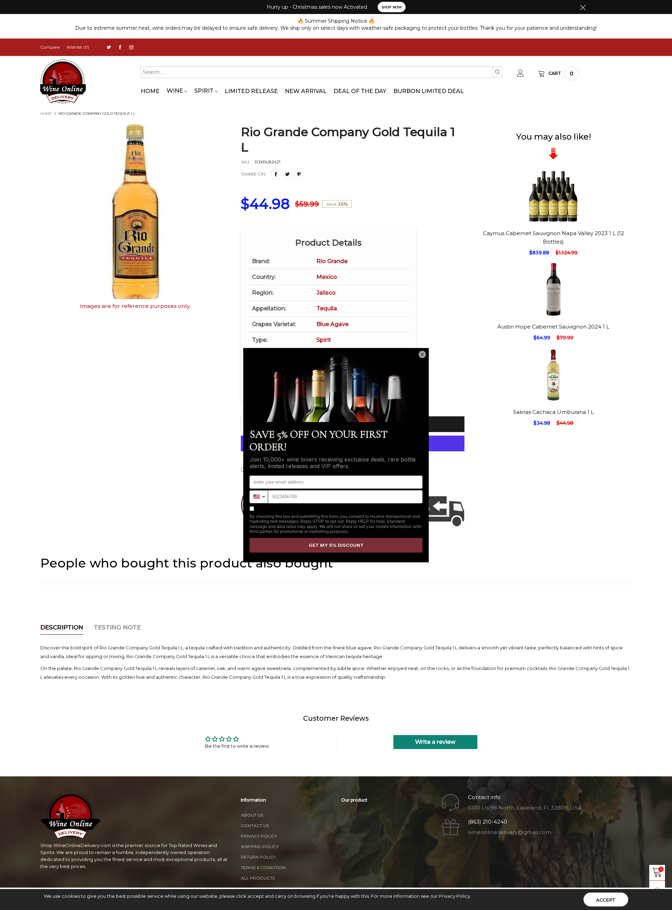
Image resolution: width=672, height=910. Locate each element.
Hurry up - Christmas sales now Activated (317, 7)
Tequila (326, 308)
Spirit (204, 90)
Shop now (392, 7)
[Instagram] (131, 47)
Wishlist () (77, 47)
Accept (606, 900)
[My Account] (520, 73)
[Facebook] (120, 47)
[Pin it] (299, 174)
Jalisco (326, 292)
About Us (252, 815)
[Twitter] (108, 47)
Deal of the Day (360, 91)
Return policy (258, 857)
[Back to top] (657, 888)
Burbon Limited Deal (428, 91)
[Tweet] (287, 174)
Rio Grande (332, 261)
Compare (49, 47)
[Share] (276, 174)
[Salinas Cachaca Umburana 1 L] (553, 452)
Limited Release (251, 91)
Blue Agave (332, 324)
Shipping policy (260, 846)
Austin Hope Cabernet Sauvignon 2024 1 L (553, 326)
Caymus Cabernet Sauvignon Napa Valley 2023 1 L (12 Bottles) (553, 237)
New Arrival (306, 91)
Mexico (326, 277)
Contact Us (255, 825)
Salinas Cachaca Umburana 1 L (553, 412)
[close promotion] (583, 7)
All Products (258, 878)
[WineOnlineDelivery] (63, 81)
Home (150, 91)
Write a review (435, 742)
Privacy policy (259, 836)
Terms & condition (263, 867)
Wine (175, 90)
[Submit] (497, 72)
